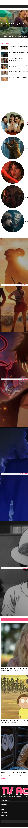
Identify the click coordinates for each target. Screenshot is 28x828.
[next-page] (4, 234)
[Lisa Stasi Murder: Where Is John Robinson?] (4, 79)
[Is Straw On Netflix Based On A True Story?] (4, 60)
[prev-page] (2, 234)
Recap (2, 722)
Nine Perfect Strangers (6, 670)
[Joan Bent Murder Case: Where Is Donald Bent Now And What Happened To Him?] (4, 73)
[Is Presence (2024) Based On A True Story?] (12, 196)
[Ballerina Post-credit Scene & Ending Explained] (12, 148)
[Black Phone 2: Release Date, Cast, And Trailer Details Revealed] (12, 221)
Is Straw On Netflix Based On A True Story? (17, 58)
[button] (2, 6)
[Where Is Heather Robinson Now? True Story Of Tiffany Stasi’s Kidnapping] (4, 66)
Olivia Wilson (11, 47)
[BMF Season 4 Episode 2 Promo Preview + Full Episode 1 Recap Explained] (4, 54)
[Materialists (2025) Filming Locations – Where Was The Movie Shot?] (12, 123)
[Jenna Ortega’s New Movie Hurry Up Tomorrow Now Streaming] (12, 172)
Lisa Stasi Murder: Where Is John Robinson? (18, 77)
